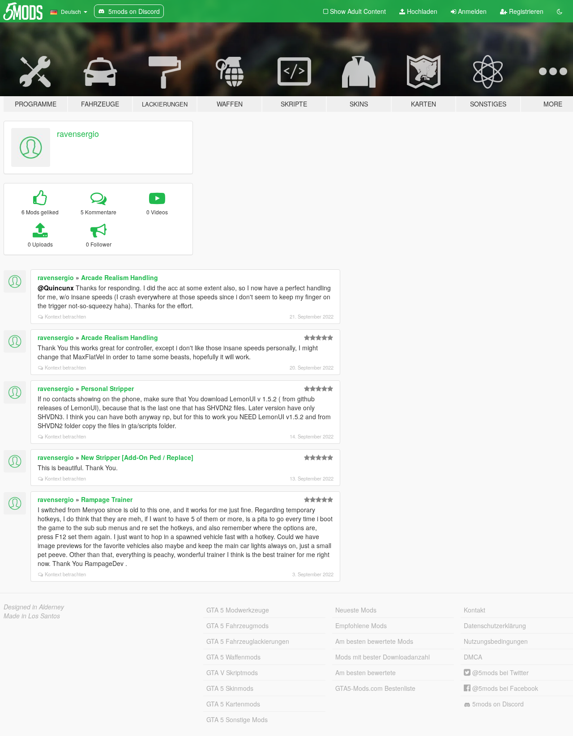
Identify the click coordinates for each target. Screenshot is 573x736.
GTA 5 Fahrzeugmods (237, 625)
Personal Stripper (107, 388)
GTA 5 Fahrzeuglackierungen (247, 641)
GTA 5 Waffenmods (233, 656)
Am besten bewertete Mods (374, 641)
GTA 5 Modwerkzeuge (237, 609)
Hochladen (421, 11)
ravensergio (78, 133)
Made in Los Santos (32, 615)
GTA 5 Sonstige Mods (237, 719)
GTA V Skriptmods (232, 672)
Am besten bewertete (365, 672)
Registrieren (525, 11)
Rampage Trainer (107, 499)
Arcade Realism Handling (119, 277)
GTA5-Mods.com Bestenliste (375, 688)
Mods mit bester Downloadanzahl (382, 656)
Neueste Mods (355, 609)
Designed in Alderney (34, 606)
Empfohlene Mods (361, 625)
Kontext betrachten (65, 316)
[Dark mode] (559, 11)
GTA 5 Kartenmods (233, 703)
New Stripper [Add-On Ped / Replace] (137, 457)
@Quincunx (56, 287)
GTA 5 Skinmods (229, 688)
